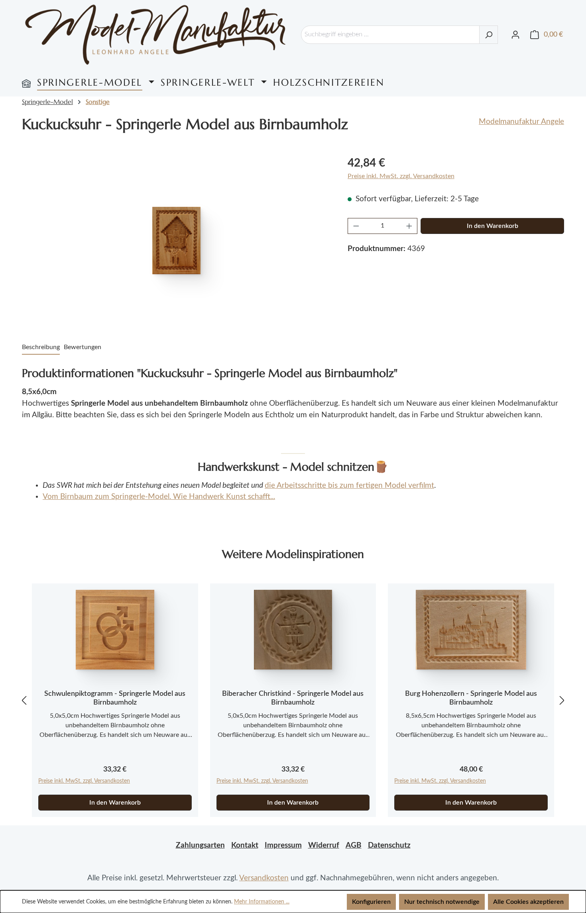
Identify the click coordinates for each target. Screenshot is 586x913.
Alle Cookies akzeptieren (528, 902)
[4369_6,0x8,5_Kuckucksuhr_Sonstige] (176, 240)
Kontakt (244, 845)
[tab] (41, 347)
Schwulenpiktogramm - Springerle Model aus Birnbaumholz (114, 698)
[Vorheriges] (24, 700)
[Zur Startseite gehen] (155, 34)
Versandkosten (264, 878)
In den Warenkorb (492, 226)
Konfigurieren (371, 902)
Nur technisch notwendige (442, 902)
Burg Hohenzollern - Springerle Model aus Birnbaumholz (471, 698)
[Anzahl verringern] (356, 226)
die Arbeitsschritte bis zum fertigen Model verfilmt (349, 485)
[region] (177, 240)
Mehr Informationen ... (261, 902)
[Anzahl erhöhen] (409, 226)
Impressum (283, 845)
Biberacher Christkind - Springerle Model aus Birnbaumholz (293, 698)
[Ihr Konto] (515, 35)
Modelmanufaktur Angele (521, 122)
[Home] (26, 82)
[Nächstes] (562, 700)
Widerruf (323, 845)
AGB (354, 845)
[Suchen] (488, 35)
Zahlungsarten (200, 845)
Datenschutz (389, 845)
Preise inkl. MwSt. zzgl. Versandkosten (401, 176)
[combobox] (390, 35)
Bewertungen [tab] (82, 347)
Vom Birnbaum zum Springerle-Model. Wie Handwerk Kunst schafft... (159, 497)
